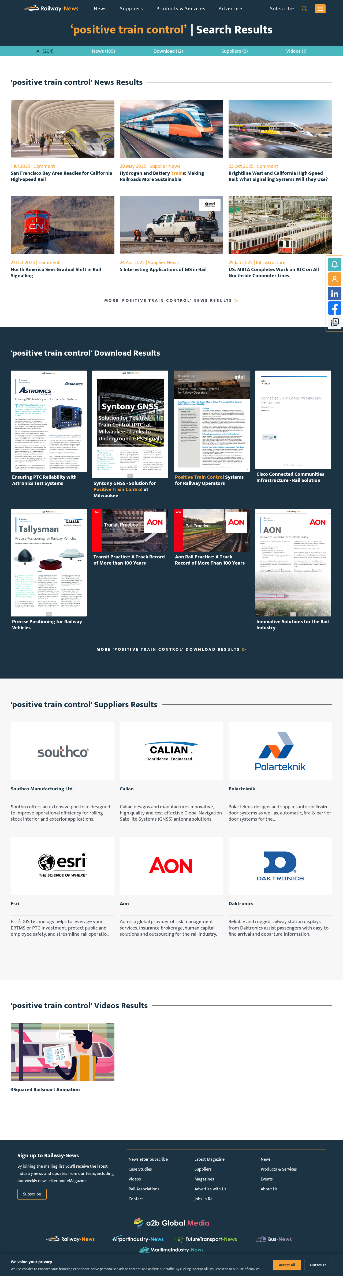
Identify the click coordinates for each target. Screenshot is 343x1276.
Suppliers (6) (234, 51)
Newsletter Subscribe (148, 1159)
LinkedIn (334, 293)
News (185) (103, 51)
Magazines (204, 1179)
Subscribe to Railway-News (334, 264)
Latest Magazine (210, 1159)
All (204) (45, 51)
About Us (269, 1189)
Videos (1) (296, 51)
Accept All (287, 1265)
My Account (334, 279)
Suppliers (131, 9)
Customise (318, 1265)
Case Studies (140, 1169)
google (334, 322)
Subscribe (282, 9)
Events (267, 1179)
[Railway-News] (50, 9)
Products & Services (180, 9)
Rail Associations (144, 1189)
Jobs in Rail (205, 1199)
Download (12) (168, 51)
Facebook (334, 308)
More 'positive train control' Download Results (168, 649)
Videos (135, 1179)
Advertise (231, 9)
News (100, 9)
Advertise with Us (210, 1189)
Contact (136, 1199)
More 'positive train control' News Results (168, 300)
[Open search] (305, 9)
